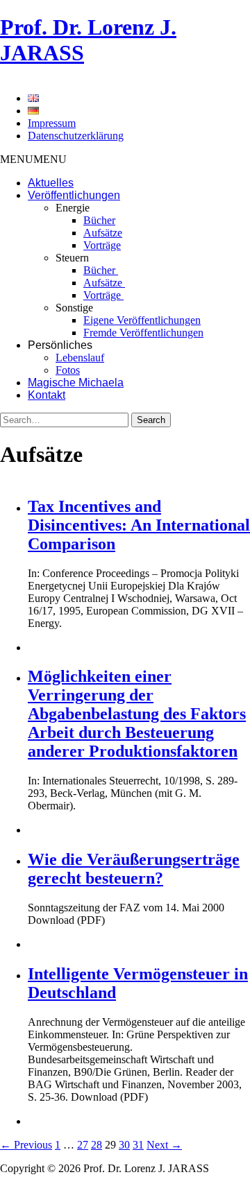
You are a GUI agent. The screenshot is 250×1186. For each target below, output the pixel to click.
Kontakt (46, 395)
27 (82, 1145)
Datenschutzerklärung (76, 135)
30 (124, 1145)
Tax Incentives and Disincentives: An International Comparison (139, 525)
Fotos (68, 370)
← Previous (26, 1145)
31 (138, 1145)
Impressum (52, 123)
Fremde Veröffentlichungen (143, 332)
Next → (164, 1145)
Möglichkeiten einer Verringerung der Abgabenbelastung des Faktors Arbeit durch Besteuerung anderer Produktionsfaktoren (137, 713)
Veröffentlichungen (74, 195)
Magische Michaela (76, 382)
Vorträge (102, 245)
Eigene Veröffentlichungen (142, 320)
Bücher (99, 220)
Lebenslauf (80, 357)
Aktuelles (51, 183)
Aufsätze (102, 233)
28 (96, 1145)
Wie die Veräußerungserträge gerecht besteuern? (134, 868)
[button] (33, 159)
